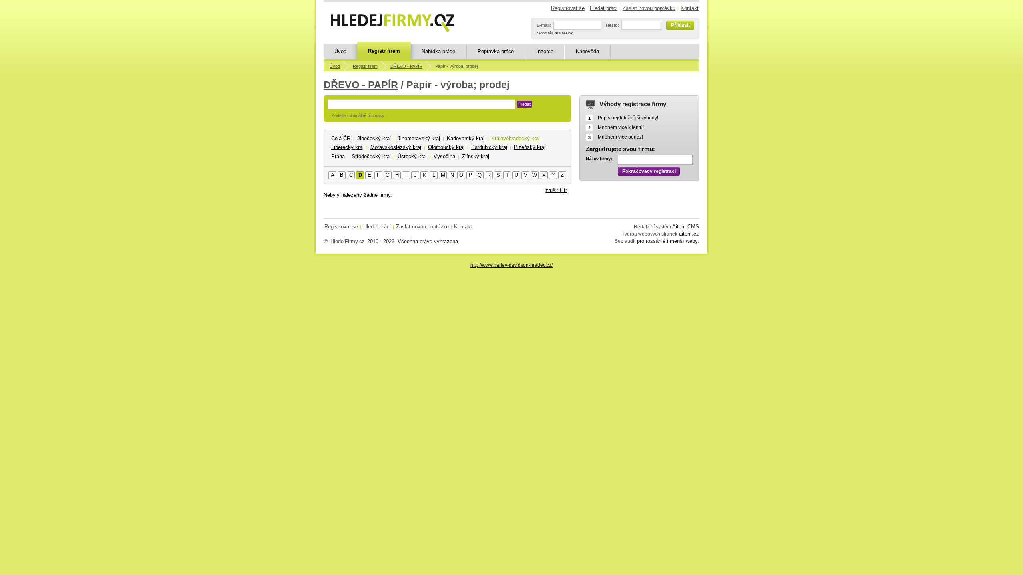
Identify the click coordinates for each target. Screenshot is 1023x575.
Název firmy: (599, 158)
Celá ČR (340, 138)
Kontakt (690, 8)
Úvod (340, 51)
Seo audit (625, 241)
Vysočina (444, 156)
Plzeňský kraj (529, 147)
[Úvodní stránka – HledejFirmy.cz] (392, 23)
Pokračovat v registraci (649, 171)
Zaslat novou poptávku (649, 8)
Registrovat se (568, 8)
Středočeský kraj (371, 156)
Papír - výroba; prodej (456, 66)
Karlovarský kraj (465, 138)
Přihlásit (680, 25)
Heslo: (612, 25)
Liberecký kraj (347, 147)
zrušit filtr (556, 190)
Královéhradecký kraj (515, 138)
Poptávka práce (496, 51)
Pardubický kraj (489, 147)
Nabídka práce (438, 51)
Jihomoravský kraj (419, 138)
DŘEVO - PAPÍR (406, 66)
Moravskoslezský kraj (395, 147)
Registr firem (384, 51)
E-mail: (544, 25)
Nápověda (587, 51)
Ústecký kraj (412, 156)
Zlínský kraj (475, 156)
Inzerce (544, 51)
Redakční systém (652, 226)
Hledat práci (603, 8)
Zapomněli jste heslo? (554, 33)
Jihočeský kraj (374, 138)
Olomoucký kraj (446, 147)
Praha (338, 156)
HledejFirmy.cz (347, 241)
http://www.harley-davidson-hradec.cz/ (511, 265)
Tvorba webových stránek (649, 233)
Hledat (524, 104)
